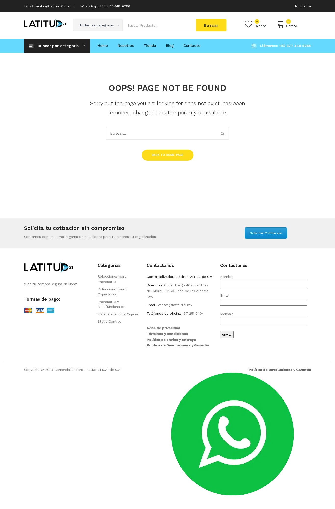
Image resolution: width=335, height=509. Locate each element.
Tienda (150, 45)
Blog (170, 45)
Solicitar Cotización (266, 233)
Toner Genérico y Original (118, 314)
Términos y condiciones (167, 334)
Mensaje (226, 314)
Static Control (109, 321)
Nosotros (126, 45)
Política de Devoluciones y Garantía (178, 345)
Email (224, 295)
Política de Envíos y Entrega (171, 340)
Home (103, 45)
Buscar (211, 25)
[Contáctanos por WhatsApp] (232, 434)
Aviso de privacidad (163, 328)
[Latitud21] (45, 23)
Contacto (191, 45)
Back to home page (168, 155)
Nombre (226, 277)
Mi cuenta (303, 6)
